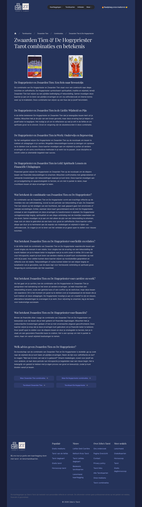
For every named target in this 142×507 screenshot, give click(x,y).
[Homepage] (21, 7)
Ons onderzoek (100, 448)
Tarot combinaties (101, 483)
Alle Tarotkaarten (101, 473)
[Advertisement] (114, 88)
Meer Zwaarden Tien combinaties (32, 378)
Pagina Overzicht (101, 453)
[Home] (15, 33)
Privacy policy (99, 463)
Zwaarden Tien (42, 33)
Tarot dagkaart (58, 458)
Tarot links (98, 468)
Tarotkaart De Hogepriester (75, 385)
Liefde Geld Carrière (81, 448)
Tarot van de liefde (60, 453)
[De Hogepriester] (75, 66)
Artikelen (80, 7)
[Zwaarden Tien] (34, 66)
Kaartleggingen (55, 7)
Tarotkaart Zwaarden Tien (32, 385)
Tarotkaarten (70, 7)
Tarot (116, 463)
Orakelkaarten (120, 453)
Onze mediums (100, 478)
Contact (97, 458)
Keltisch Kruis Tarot (81, 453)
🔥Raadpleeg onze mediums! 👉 (115, 7)
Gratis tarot (57, 463)
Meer (88, 7)
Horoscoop (119, 458)
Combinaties (58, 33)
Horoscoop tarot (59, 468)
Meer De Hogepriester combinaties (75, 378)
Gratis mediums (58, 448)
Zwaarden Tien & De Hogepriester (81, 33)
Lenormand (119, 448)
